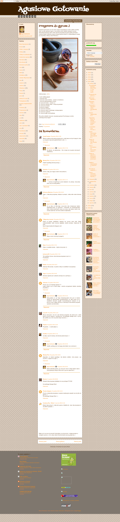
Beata (44, 245)
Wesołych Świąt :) (91, 102)
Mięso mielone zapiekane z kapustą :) (97, 284)
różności (21, 112)
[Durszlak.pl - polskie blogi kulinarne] (64, 469)
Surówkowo (22, 130)
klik (48, 94)
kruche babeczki (24, 456)
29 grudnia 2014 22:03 (53, 282)
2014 (89, 81)
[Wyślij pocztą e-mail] (59, 124)
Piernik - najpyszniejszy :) (93, 114)
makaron (21, 83)
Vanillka (45, 333)
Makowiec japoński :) (92, 98)
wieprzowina (22, 136)
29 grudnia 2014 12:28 (56, 136)
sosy (20, 128)
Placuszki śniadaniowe (25, 482)
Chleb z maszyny (23, 49)
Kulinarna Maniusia (48, 192)
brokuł (21, 46)
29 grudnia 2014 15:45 (58, 192)
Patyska (45, 324)
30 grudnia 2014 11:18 (53, 312)
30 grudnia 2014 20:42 (62, 366)
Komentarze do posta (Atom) (63, 446)
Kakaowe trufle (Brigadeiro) (26, 472)
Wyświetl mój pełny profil (25, 36)
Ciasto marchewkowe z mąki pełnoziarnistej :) (93, 134)
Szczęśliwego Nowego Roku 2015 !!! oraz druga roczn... (92, 89)
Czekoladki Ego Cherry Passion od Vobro (29, 457)
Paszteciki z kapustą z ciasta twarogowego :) (93, 107)
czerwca (91, 191)
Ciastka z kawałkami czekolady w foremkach (29, 462)
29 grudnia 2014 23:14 (62, 295)
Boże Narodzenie (23, 44)
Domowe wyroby (23, 64)
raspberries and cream (25, 466)
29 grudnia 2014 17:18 (59, 219)
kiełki (20, 72)
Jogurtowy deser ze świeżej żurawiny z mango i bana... (92, 121)
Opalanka (45, 169)
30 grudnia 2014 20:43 (62, 344)
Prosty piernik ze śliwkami (25, 477)
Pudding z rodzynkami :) (96, 250)
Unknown (45, 282)
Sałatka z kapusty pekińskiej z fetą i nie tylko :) (96, 228)
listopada (91, 179)
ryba (20, 115)
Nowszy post (42, 441)
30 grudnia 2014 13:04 (52, 324)
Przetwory (21, 107)
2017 (89, 74)
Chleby (21, 52)
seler (20, 123)
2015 (89, 79)
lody (20, 80)
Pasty (20, 90)
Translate (92, 56)
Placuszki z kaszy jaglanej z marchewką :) (96, 292)
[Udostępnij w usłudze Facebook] (63, 124)
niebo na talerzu (24, 476)
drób (20, 67)
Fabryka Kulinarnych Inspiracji (27, 486)
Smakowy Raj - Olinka (48, 403)
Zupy (20, 141)
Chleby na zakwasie (24, 54)
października (92, 181)
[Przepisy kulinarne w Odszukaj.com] (70, 500)
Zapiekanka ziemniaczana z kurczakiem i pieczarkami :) (96, 220)
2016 (89, 77)
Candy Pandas (46, 136)
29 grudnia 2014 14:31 (53, 169)
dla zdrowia (22, 62)
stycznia (91, 202)
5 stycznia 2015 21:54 (59, 403)
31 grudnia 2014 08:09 (52, 379)
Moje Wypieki (23, 461)
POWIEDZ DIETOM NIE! (26, 491)
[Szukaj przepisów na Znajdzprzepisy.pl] (64, 491)
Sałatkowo (22, 120)
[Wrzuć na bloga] (60, 124)
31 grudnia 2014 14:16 (57, 391)
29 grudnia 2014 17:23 (62, 234)
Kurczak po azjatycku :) (92, 169)
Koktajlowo (22, 75)
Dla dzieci (21, 59)
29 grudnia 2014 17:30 (51, 245)
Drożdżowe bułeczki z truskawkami (27, 487)
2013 (89, 205)
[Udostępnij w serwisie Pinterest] (65, 124)
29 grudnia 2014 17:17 (62, 179)
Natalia (44, 264)
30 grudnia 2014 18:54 (55, 355)
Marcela (45, 379)
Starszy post (77, 441)
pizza (20, 95)
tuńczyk (21, 133)
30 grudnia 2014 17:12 (52, 333)
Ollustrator (61, 510)
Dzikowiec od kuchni (25, 481)
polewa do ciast (23, 98)
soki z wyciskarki (23, 125)
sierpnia (91, 187)
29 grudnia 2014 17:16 (62, 148)
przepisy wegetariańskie (25, 103)
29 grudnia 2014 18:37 (52, 264)
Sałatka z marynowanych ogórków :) (93, 164)
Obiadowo (22, 88)
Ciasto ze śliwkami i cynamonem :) (96, 235)
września (91, 185)
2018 (89, 72)
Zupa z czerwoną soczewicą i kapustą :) (92, 174)
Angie (44, 273)
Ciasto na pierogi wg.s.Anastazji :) (93, 141)
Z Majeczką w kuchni (48, 219)
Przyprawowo (47, 126)
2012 (89, 207)
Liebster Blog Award (24, 77)
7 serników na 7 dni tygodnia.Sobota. (96, 277)
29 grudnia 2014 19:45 (51, 273)
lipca (90, 189)
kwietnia (91, 196)
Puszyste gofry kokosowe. (25, 492)
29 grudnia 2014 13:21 (55, 160)
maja (90, 194)
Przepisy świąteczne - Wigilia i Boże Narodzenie (30, 467)
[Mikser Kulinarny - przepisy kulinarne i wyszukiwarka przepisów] (68, 465)
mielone (21, 85)
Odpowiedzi (47, 145)
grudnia (91, 83)
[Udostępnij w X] (62, 124)
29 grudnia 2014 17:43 (55, 254)
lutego (91, 200)
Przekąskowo (22, 101)
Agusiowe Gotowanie (53, 9)
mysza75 (45, 312)
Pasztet (21, 93)
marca (91, 198)
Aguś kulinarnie (51, 148)
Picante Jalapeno (47, 391)
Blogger (79, 510)
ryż (20, 118)
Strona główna (60, 441)
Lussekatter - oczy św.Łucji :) (92, 128)
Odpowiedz (45, 142)
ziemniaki (21, 138)
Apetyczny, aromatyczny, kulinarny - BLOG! (31, 471)
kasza (20, 70)
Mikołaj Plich (46, 160)
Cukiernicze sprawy (24, 57)
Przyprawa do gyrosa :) (92, 95)
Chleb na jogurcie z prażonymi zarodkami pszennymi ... (92, 157)
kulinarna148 (46, 254)
